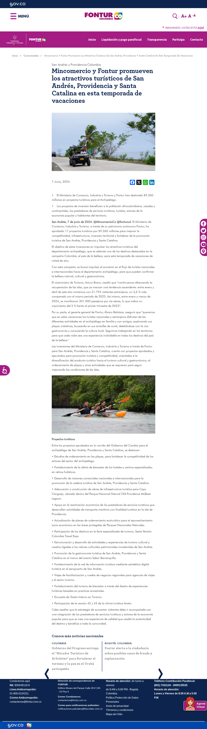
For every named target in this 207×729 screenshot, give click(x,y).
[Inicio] (103, 16)
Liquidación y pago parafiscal (122, 39)
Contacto (196, 39)
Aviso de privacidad (117, 700)
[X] (139, 182)
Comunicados (31, 55)
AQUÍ (201, 27)
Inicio (92, 39)
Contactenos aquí (20, 675)
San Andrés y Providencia (69, 64)
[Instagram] (203, 235)
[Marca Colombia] (29, 720)
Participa (178, 39)
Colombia (94, 64)
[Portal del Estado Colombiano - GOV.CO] (15, 720)
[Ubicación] (203, 249)
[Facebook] (203, 222)
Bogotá (57, 643)
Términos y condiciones (119, 704)
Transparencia (157, 39)
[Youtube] (203, 242)
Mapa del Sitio (114, 709)
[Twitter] (203, 228)
